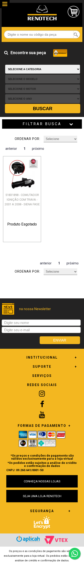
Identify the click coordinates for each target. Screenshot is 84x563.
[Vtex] (56, 540)
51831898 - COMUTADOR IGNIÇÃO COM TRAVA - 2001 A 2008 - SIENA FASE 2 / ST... (22, 202)
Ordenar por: (27, 139)
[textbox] (42, 34)
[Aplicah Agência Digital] (28, 539)
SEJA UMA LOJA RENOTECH (42, 496)
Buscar (42, 108)
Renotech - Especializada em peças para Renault (42, 12)
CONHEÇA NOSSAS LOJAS (42, 481)
